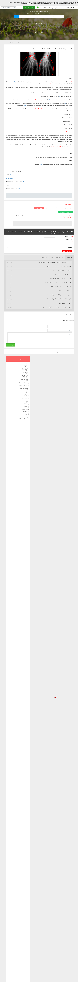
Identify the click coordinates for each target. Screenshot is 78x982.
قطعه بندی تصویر (11, 82)
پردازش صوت (25, 371)
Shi (65, 350)
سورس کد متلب (24, 379)
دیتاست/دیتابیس (24, 378)
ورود (63, 8)
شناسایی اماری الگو (24, 388)
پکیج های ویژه (25, 375)
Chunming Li (54, 350)
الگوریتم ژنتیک (24, 402)
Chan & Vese (48, 350)
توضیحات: (70, 247)
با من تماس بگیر (67, 251)
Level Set (60, 350)
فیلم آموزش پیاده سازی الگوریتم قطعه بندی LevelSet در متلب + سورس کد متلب (52, 49)
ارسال (11, 345)
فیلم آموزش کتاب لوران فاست (22, 385)
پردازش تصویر (29, 350)
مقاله (27, 393)
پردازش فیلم (25, 372)
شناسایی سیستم (24, 390)
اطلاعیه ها (26, 365)
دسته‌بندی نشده (25, 376)
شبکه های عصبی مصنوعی (23, 381)
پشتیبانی (50, 8)
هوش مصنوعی (25, 402)
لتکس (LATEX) (24, 398)
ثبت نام (57, 8)
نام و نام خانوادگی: (68, 236)
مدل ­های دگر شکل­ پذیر (61, 352)
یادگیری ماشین (26, 414)
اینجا (25, 105)
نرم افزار (26, 394)
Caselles (42, 350)
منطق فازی (25, 411)
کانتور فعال (15, 350)
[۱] (59, 96)
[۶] (20, 100)
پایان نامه (26, 366)
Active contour (9, 178)
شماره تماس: (69, 239)
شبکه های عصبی (25, 409)
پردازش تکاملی (24, 406)
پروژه (27, 374)
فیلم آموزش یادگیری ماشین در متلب (21, 418)
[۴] (53, 100)
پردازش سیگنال (25, 369)
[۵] (49, 100)
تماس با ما (43, 8)
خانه (68, 8)
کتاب (27, 391)
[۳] (48, 96)
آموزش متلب (25, 364)
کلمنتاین (25, 395)
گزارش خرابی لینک (39, 208)
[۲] (55, 96)
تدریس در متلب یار (29, 8)
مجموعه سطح (8, 350)
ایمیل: (70, 242)
